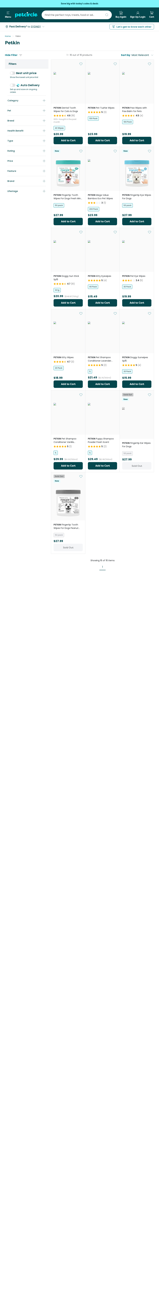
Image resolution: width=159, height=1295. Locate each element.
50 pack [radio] (59, 205)
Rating (11, 150)
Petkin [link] (18, 36)
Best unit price (26, 73)
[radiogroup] (68, 128)
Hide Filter (11, 55)
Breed (10, 120)
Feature (11, 171)
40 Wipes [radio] (59, 128)
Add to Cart (68, 140)
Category (12, 100)
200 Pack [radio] (93, 209)
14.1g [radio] (57, 290)
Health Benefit (15, 130)
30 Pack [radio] (127, 286)
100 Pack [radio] (93, 118)
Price (10, 160)
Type (10, 140)
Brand (10, 181)
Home (8, 36)
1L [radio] (90, 371)
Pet (9, 110)
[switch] (13, 73)
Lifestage (12, 191)
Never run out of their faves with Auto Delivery (79, 3)
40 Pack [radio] (93, 286)
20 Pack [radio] (58, 368)
